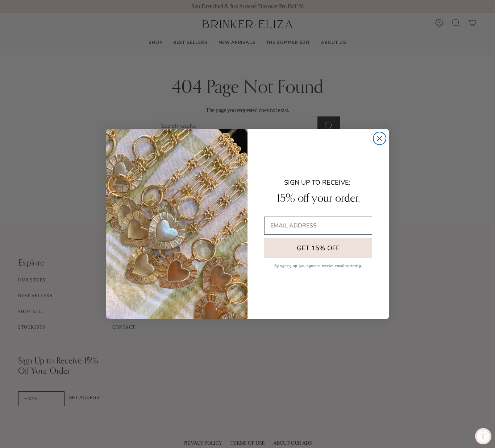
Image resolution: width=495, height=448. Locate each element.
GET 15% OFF (318, 248)
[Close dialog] (379, 138)
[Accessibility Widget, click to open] (483, 436)
